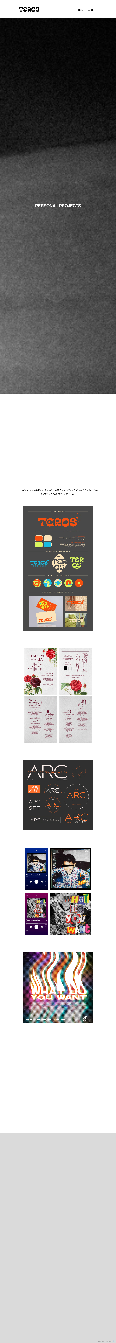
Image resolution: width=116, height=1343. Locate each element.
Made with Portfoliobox (105, 1341)
